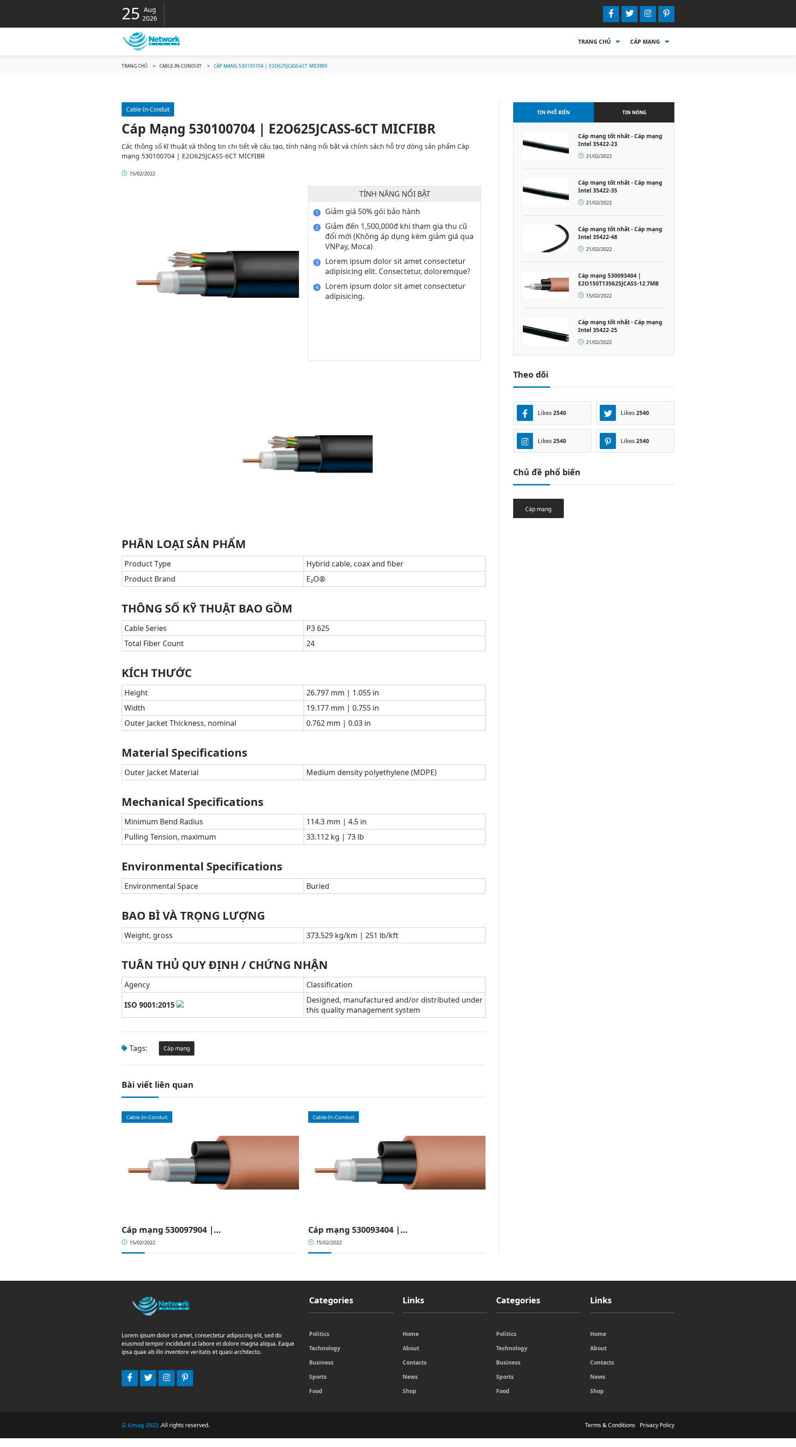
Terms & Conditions (610, 1425)
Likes (552, 413)
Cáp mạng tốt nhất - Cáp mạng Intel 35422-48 (620, 233)
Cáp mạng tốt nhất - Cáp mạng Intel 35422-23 (620, 140)
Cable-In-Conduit (180, 66)
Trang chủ (594, 42)
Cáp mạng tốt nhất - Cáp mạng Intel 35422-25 (620, 326)
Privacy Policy (657, 1425)
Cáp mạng (645, 42)
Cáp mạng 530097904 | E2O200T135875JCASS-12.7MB (180, 1229)
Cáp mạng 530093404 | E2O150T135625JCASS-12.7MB (366, 1229)
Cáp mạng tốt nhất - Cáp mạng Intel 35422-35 (620, 186)
